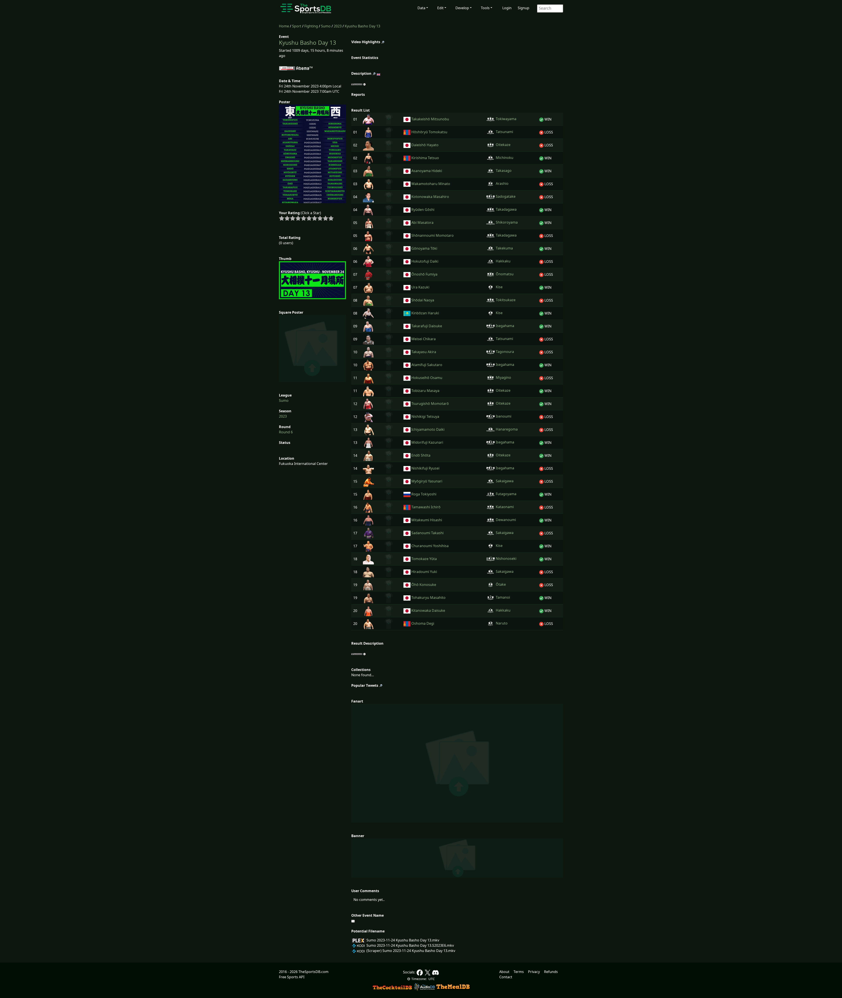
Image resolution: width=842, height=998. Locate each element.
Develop (462, 7)
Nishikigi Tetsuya (425, 416)
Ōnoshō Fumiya (424, 274)
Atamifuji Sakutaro (426, 364)
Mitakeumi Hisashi (426, 520)
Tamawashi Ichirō (426, 507)
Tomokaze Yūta (424, 558)
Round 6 (286, 432)
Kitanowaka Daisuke (428, 610)
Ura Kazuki (420, 287)
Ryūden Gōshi (422, 209)
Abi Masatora (422, 222)
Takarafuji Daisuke (426, 326)
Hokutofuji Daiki (424, 261)
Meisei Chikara (423, 338)
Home (284, 26)
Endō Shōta (420, 455)
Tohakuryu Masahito (428, 597)
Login (507, 7)
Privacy (534, 971)
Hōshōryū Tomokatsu (429, 132)
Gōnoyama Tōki (424, 248)
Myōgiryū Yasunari (426, 481)
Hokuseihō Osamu (426, 377)
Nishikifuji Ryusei (425, 468)
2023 (338, 26)
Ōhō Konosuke (423, 584)
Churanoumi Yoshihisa (430, 545)
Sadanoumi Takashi (427, 532)
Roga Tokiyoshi (423, 494)
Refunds (551, 971)
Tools (485, 7)
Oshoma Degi (422, 623)
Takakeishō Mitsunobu (430, 119)
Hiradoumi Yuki (424, 571)
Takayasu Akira (423, 351)
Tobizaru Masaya (425, 390)
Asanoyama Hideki (426, 170)
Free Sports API (291, 977)
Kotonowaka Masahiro (430, 196)
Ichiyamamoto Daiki (427, 429)
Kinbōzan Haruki (425, 313)
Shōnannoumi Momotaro (432, 235)
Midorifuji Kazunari (427, 442)
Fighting (311, 26)
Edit (440, 7)
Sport (296, 26)
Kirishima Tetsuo (425, 157)
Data (421, 7)
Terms (519, 971)
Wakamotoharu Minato (430, 183)
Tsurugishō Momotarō (430, 403)
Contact (505, 977)
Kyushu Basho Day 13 (362, 26)
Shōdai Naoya (422, 300)
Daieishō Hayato (425, 144)
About (504, 971)
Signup (523, 7)
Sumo (326, 26)
